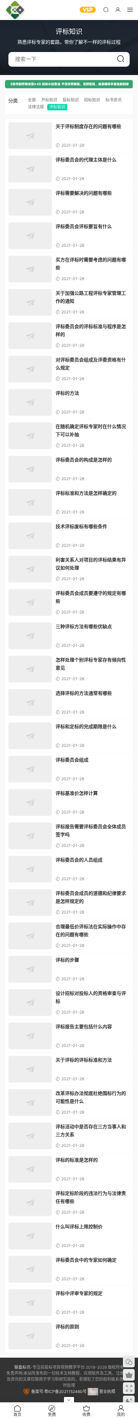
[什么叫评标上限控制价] (30, 1236)
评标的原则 (67, 1326)
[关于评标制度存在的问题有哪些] (30, 135)
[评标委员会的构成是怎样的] (30, 469)
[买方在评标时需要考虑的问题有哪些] (30, 269)
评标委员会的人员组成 (79, 860)
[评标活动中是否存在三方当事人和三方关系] (30, 1136)
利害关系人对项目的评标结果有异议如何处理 (91, 563)
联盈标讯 (22, 1367)
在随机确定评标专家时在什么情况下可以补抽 (91, 430)
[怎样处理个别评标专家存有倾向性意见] (30, 669)
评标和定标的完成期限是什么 (86, 726)
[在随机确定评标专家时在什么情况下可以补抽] (30, 435)
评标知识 (57, 106)
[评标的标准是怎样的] (30, 1169)
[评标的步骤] (30, 969)
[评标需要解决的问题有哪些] (30, 202)
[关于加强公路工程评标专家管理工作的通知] (30, 302)
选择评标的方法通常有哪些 (84, 693)
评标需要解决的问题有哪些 (84, 193)
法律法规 (36, 106)
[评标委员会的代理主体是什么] (30, 169)
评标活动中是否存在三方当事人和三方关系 (91, 1130)
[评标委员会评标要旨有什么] (30, 235)
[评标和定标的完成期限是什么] (30, 736)
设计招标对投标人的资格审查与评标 (91, 997)
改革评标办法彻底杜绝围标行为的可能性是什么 (91, 1097)
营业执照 (106, 1391)
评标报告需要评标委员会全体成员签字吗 (91, 830)
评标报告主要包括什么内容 (84, 1026)
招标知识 (92, 99)
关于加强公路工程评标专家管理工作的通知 (91, 297)
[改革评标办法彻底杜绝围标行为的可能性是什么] (30, 1102)
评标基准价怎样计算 (77, 793)
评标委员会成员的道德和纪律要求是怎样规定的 (91, 897)
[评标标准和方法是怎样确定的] (30, 502)
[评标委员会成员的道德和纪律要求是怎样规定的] (30, 902)
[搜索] (106, 9)
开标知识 (49, 99)
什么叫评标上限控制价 (79, 1226)
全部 (32, 99)
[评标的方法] (30, 402)
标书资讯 (114, 99)
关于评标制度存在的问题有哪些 (88, 126)
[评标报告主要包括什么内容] (30, 1036)
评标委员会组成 (72, 760)
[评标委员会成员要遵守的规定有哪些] (30, 602)
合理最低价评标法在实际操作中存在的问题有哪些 (91, 930)
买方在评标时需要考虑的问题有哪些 (91, 263)
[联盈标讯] (15, 10)
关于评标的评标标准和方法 (84, 1060)
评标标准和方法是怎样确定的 (86, 493)
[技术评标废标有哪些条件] (30, 535)
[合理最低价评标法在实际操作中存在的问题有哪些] (30, 936)
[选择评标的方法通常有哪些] (30, 702)
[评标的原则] (30, 1336)
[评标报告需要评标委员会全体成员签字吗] (30, 836)
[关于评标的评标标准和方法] (30, 1069)
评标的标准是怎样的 (77, 1160)
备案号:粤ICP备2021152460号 (58, 1391)
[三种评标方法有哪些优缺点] (30, 635)
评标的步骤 (67, 960)
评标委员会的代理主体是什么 (86, 159)
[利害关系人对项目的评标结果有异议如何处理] (30, 569)
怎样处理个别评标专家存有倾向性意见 (91, 663)
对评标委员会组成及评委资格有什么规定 (91, 363)
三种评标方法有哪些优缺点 (84, 626)
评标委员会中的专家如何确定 (86, 1260)
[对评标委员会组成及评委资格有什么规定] (30, 369)
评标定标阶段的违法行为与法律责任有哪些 (91, 1197)
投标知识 (71, 99)
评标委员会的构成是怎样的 (84, 459)
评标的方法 (67, 393)
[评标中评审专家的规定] (30, 1302)
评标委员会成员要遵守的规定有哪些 (91, 597)
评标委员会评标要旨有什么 (84, 226)
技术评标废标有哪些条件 (81, 526)
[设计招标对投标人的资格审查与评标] (30, 1002)
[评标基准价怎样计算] (30, 802)
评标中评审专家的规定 (79, 1293)
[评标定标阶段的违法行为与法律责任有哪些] (30, 1202)
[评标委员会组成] (30, 769)
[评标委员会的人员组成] (30, 869)
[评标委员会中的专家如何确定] (30, 1269)
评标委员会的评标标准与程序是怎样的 (91, 330)
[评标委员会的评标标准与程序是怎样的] (30, 335)
